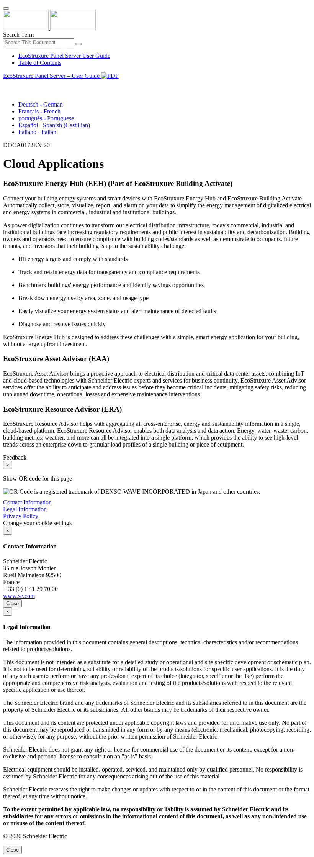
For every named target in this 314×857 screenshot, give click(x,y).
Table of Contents (39, 62)
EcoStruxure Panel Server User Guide (64, 56)
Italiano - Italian (37, 132)
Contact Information (27, 502)
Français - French (39, 111)
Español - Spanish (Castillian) (54, 125)
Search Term (18, 34)
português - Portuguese (46, 118)
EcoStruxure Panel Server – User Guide (52, 75)
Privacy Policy (20, 516)
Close (12, 603)
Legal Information (25, 509)
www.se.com (19, 596)
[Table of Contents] (6, 84)
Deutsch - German (40, 104)
